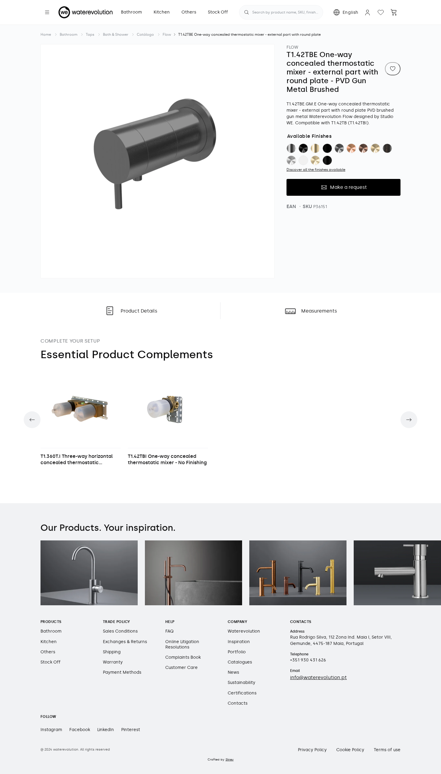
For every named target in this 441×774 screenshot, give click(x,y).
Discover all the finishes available (315, 169)
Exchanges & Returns (125, 641)
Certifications (242, 693)
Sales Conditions (120, 631)
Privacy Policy (312, 749)
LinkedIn (105, 729)
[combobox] (281, 12)
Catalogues (240, 662)
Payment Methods (122, 672)
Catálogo (145, 34)
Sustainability (241, 682)
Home (45, 34)
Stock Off (50, 662)
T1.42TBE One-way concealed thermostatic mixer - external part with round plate (249, 34)
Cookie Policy (350, 749)
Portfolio (237, 652)
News (233, 672)
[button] (47, 12)
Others (47, 652)
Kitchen (48, 641)
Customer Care (181, 667)
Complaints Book (183, 657)
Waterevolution (244, 631)
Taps (90, 34)
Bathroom (68, 34)
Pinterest (130, 729)
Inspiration (239, 641)
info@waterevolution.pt (318, 677)
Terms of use (387, 749)
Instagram (51, 729)
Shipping (112, 652)
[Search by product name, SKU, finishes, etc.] (246, 12)
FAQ (169, 631)
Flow (167, 34)
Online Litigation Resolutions (182, 644)
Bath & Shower (115, 34)
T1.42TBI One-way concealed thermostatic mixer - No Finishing (167, 459)
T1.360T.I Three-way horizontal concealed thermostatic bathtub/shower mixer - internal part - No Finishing (79, 459)
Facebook (79, 729)
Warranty (113, 662)
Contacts (238, 703)
